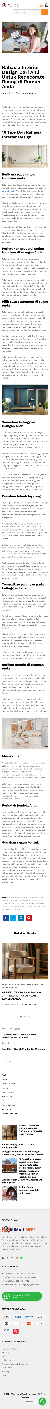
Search (44, 12)
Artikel (5, 984)
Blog (4, 1375)
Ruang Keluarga (24, 984)
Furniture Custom (10, 1349)
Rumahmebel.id (28, 93)
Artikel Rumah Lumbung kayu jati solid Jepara (29, 1190)
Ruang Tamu (37, 984)
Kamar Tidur (7, 1096)
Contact (5, 1356)
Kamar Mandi (8, 1092)
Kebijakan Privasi (9, 1360)
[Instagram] (16, 1258)
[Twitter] (3, 1257)
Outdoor (5, 1101)
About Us (6, 1352)
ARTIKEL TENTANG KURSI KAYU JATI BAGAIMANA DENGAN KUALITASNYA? (22, 995)
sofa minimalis (8, 191)
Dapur (5, 1079)
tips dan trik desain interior (23, 900)
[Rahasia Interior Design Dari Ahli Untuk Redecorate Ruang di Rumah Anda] (6, 918)
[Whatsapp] (21, 1258)
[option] (25, 974)
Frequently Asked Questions (15, 1364)
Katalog (5, 1371)
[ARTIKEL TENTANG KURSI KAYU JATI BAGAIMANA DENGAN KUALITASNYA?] (9, 1132)
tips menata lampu (18, 906)
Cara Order (7, 1368)
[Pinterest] (12, 1257)
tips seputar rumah (11, 909)
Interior (12, 984)
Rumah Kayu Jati (10, 987)
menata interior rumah (17, 897)
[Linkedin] (7, 1257)
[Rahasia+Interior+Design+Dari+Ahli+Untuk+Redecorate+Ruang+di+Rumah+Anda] (13, 918)
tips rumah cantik (37, 906)
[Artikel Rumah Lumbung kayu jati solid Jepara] (9, 1193)
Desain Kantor (8, 1084)
